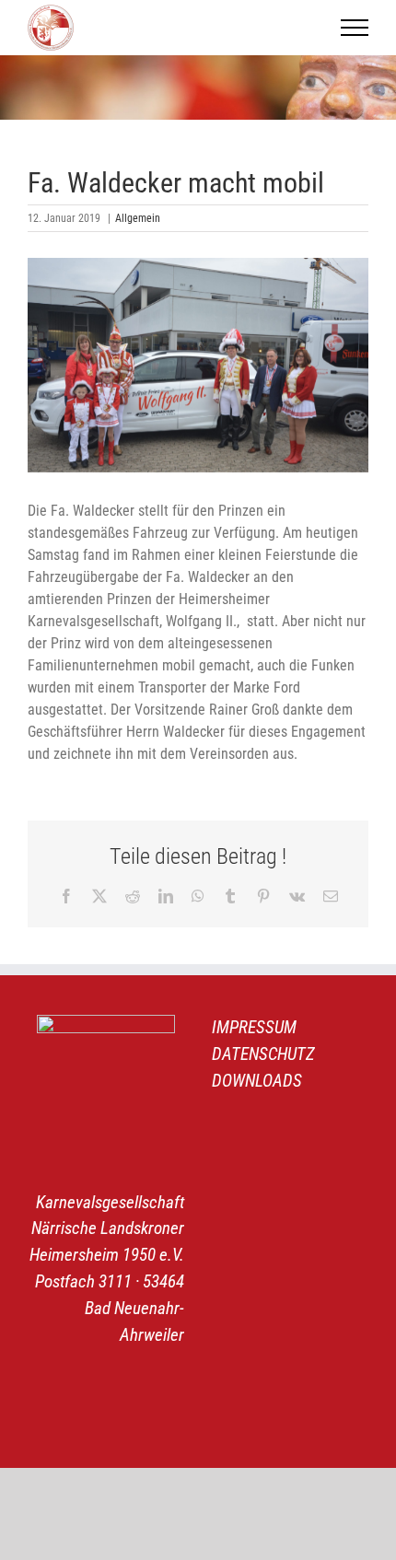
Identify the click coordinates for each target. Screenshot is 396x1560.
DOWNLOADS (257, 1080)
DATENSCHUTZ (263, 1054)
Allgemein (137, 218)
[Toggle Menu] (355, 27)
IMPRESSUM (254, 1027)
